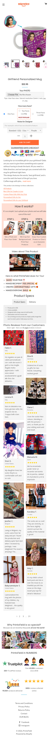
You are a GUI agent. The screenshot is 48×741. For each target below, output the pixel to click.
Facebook (25, 722)
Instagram (25, 725)
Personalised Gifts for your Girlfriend (15, 200)
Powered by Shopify (24, 734)
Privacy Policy (24, 706)
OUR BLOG (24, 717)
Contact (24, 713)
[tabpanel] (25, 37)
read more (27, 181)
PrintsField (27, 731)
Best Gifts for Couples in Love (13, 191)
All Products (7, 188)
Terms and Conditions (24, 703)
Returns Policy (24, 710)
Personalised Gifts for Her (12, 197)
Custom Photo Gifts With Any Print (15, 194)
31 (29, 616)
